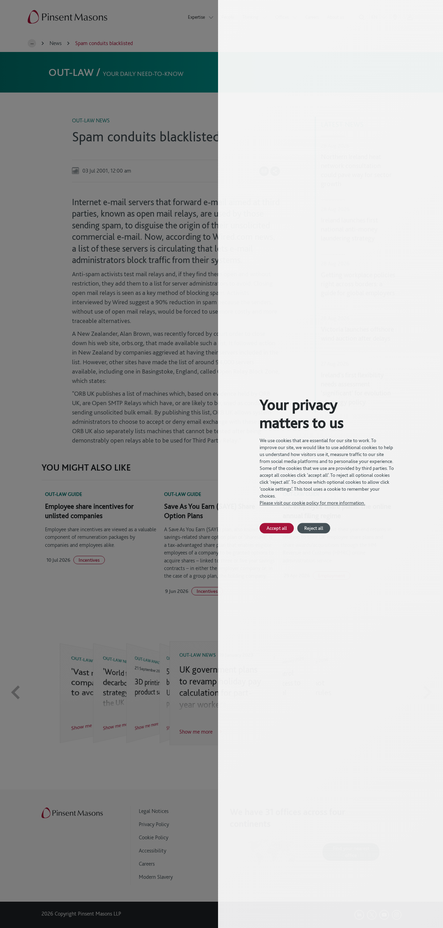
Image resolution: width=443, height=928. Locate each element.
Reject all (313, 528)
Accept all (276, 528)
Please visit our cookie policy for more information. (312, 503)
